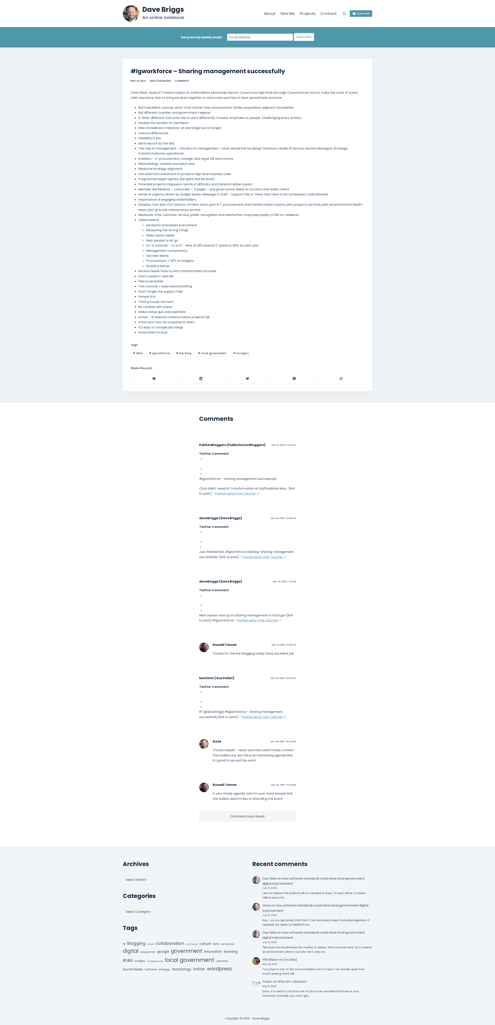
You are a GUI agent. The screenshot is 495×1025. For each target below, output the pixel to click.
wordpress (219, 968)
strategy (164, 969)
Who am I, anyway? (292, 981)
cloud (150, 944)
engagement (147, 952)
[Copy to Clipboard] (341, 378)
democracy (227, 944)
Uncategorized (160, 80)
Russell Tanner (225, 645)
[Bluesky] (247, 378)
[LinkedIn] (201, 378)
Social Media (133, 969)
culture (205, 943)
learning (231, 951)
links (128, 960)
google (163, 951)
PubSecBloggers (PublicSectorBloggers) (232, 445)
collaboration (169, 943)
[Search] (344, 13)
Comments (182, 80)
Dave (217, 741)
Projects (308, 13)
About (270, 13)
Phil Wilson (270, 959)
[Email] (154, 378)
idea (137, 353)
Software (151, 969)
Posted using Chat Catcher (235, 493)
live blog (183, 353)
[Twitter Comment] (200, 458)
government (186, 951)
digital (130, 951)
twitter (199, 969)
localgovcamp (155, 961)
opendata (222, 961)
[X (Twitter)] (294, 378)
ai (124, 944)
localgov (241, 353)
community (192, 944)
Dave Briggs (163, 9)
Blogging (136, 943)
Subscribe (363, 13)
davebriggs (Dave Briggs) (220, 518)
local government (212, 353)
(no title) (290, 959)
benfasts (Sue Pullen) (216, 678)
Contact (328, 13)
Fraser (267, 981)
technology (181, 969)
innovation (213, 951)
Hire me (287, 13)
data (216, 944)
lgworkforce (159, 353)
